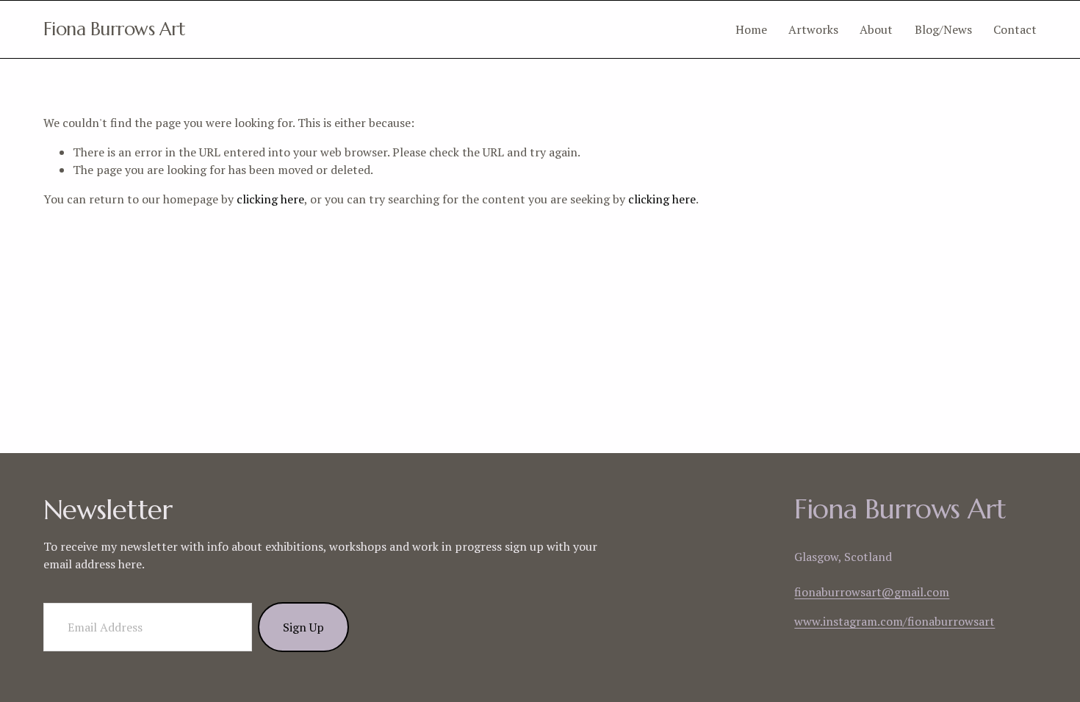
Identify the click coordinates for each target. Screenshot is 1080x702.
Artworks (813, 29)
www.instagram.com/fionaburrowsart (894, 621)
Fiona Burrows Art (114, 29)
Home (751, 29)
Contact (1015, 29)
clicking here (270, 199)
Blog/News (943, 29)
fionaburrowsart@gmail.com (871, 592)
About (876, 29)
